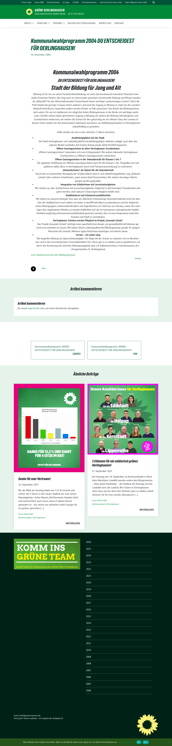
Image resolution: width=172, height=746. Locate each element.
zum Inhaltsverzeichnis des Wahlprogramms (53, 254)
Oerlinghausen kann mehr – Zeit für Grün (59, 13)
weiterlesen (73, 523)
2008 (88, 663)
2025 (88, 548)
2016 (88, 609)
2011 (88, 643)
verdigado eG (57, 718)
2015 (88, 616)
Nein (146, 742)
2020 (88, 582)
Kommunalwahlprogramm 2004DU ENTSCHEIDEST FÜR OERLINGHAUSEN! (58, 350)
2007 (88, 670)
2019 (88, 589)
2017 (88, 602)
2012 (88, 636)
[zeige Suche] (153, 2)
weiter (138, 258)
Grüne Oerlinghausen (50, 10)
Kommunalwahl (25, 517)
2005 (88, 683)
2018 (88, 596)
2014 (88, 623)
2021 (88, 575)
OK (139, 742)
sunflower (33, 718)
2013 (88, 629)
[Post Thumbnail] (49, 427)
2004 (88, 690)
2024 (88, 555)
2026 (88, 542)
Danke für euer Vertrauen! (34, 479)
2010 (88, 650)
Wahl (44, 268)
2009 (88, 656)
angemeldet (34, 308)
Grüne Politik (23, 514)
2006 (88, 677)
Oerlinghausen (39, 517)
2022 (88, 569)
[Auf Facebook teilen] (33, 268)
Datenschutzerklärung (126, 742)
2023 (88, 562)
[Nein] (169, 742)
